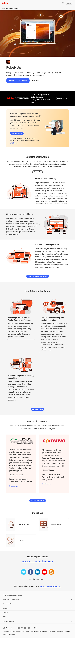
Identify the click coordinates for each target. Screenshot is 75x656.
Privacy (27, 631)
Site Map (5, 634)
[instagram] (22, 628)
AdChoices (12, 634)
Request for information (18, 80)
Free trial (35, 80)
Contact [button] (5, 612)
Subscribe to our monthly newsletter (37, 561)
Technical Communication (10, 8)
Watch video (37, 172)
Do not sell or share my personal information (59, 631)
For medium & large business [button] (11, 599)
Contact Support (23, 525)
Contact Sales (22, 541)
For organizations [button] (8, 604)
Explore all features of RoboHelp (37, 276)
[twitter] (25, 628)
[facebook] (19, 628)
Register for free (62, 98)
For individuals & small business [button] (12, 595)
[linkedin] (29, 628)
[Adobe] (5, 3)
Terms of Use (34, 631)
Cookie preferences (42, 631)
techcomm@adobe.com (50, 586)
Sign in (69, 3)
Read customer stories (37, 500)
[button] (63, 3)
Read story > (13, 486)
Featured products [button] (8, 621)
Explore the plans (37, 409)
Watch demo (14, 143)
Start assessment (17, 133)
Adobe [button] (5, 617)
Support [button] (5, 608)
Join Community (55, 525)
